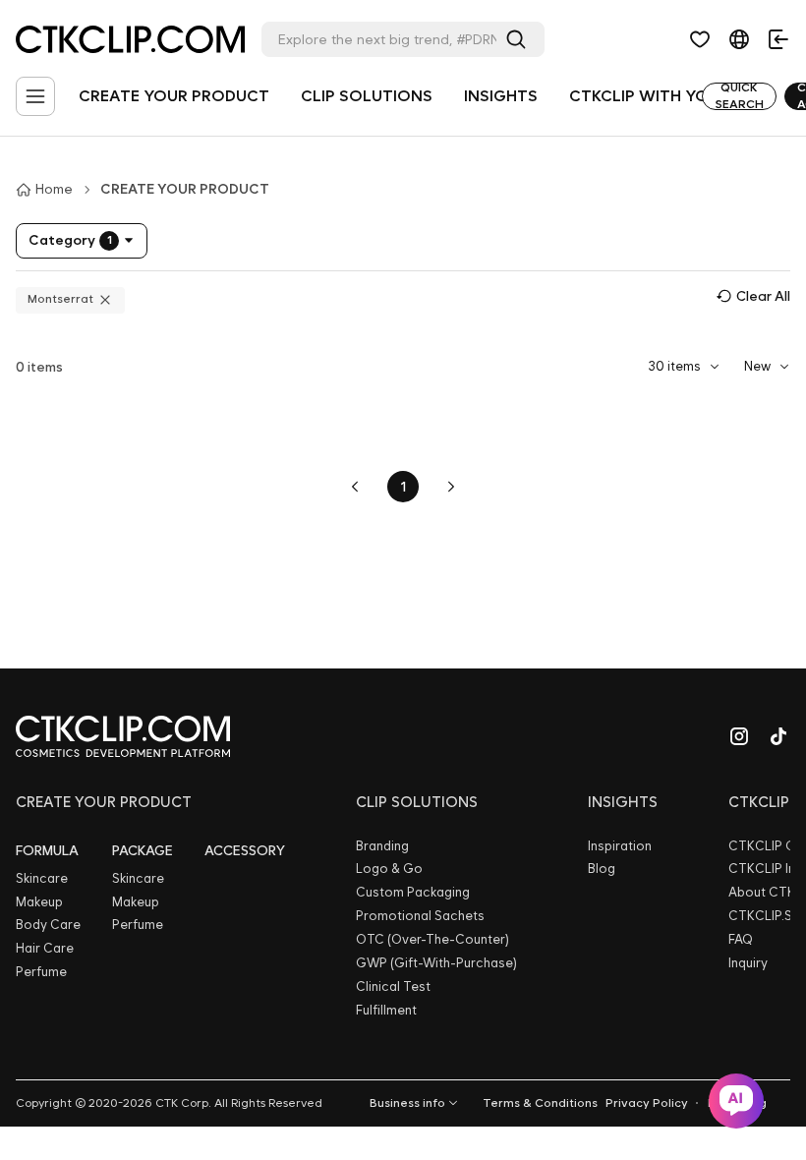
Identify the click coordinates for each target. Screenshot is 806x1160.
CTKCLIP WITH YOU (644, 96)
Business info (407, 1103)
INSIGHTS (501, 96)
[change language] (739, 39)
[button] (700, 39)
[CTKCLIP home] (123, 736)
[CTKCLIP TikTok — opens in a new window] (778, 736)
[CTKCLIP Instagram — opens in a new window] (739, 736)
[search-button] (520, 39)
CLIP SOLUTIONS (366, 96)
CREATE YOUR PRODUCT (174, 96)
